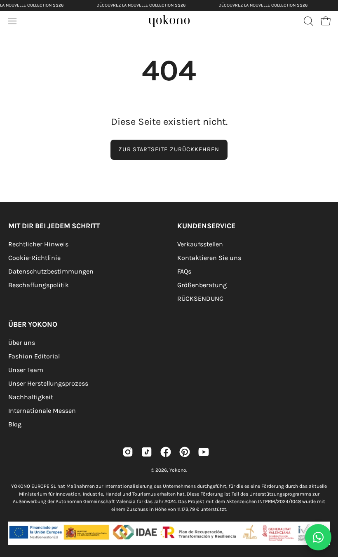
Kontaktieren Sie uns (209, 258)
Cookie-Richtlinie (34, 258)
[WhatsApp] (318, 537)
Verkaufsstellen (200, 244)
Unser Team (25, 370)
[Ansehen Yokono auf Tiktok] (147, 452)
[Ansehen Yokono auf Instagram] (128, 452)
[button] (307, 21)
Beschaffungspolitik (38, 285)
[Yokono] (177, 23)
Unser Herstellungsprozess (48, 383)
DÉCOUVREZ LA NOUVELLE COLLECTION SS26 (140, 5)
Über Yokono (32, 324)
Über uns (21, 342)
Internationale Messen (42, 410)
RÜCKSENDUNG (200, 298)
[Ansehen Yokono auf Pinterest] (184, 452)
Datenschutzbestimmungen (51, 271)
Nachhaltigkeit (30, 397)
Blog (14, 424)
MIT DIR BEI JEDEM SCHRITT (54, 226)
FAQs (184, 271)
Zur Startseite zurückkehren (168, 149)
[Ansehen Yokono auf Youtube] (203, 452)
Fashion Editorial (34, 356)
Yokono (177, 470)
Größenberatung (202, 285)
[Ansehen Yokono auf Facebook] (166, 452)
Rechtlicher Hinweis (38, 244)
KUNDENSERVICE (206, 226)
